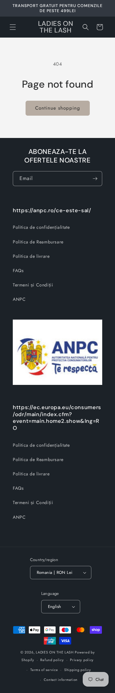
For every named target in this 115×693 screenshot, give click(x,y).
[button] (13, 27)
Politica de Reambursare (38, 242)
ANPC (19, 299)
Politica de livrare (31, 256)
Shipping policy (77, 669)
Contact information (61, 679)
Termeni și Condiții (33, 285)
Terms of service (44, 669)
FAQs (18, 270)
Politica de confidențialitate (41, 227)
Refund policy (52, 659)
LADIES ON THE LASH (55, 652)
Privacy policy (82, 659)
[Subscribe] (95, 178)
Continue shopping (57, 108)
